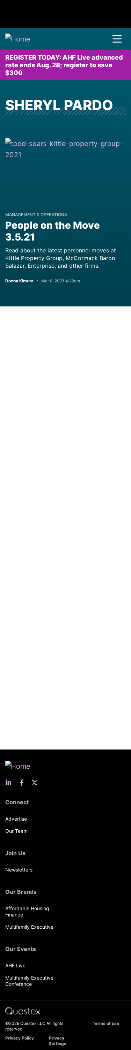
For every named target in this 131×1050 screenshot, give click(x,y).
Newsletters (18, 870)
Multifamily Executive (29, 927)
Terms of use (106, 1023)
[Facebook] (24, 782)
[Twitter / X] (36, 782)
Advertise (16, 819)
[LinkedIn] (10, 782)
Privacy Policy (19, 1038)
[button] (117, 39)
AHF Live (15, 965)
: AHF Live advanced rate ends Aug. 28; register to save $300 (64, 65)
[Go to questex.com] (22, 1010)
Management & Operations (36, 214)
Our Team (16, 831)
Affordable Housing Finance (27, 911)
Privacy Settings (57, 1040)
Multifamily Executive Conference (29, 981)
